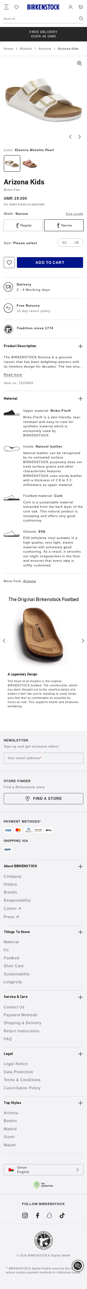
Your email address (24, 758)
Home (9, 48)
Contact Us (14, 1007)
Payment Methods (20, 1015)
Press (9, 917)
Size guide (74, 214)
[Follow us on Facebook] (37, 1215)
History (10, 884)
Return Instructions (21, 1031)
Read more (13, 374)
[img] (78, 1266)
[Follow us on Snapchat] (50, 1215)
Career (10, 908)
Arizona (45, 48)
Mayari (10, 1145)
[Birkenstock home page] (43, 7)
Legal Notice (16, 1064)
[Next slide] (79, 136)
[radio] (11, 163)
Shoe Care (14, 966)
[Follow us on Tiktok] (62, 1215)
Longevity (13, 982)
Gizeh (9, 1137)
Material (11, 942)
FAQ (8, 1039)
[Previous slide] (70, 136)
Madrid (10, 1129)
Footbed (11, 958)
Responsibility (17, 900)
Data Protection (18, 1072)
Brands (10, 892)
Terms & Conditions (22, 1080)
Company (13, 876)
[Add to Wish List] (9, 262)
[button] (43, 99)
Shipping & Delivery (23, 1023)
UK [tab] (76, 242)
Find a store (47, 799)
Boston (10, 1121)
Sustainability (17, 974)
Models (26, 48)
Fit (6, 950)
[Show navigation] (6, 7)
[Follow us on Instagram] (25, 1215)
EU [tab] (64, 242)
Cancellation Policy (22, 1088)
